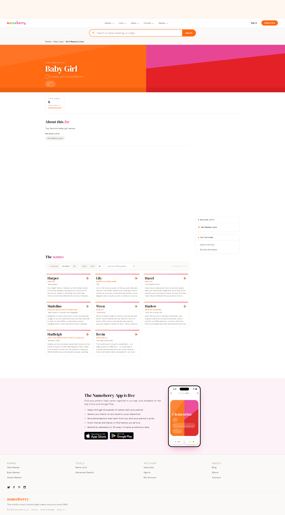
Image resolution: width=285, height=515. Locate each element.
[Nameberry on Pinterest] (19, 487)
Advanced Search (84, 472)
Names (108, 23)
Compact (54, 266)
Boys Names (13, 472)
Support (61, 509)
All (74, 266)
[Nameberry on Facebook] (13, 487)
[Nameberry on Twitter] (8, 487)
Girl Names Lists (55, 138)
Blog (214, 467)
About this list (207, 244)
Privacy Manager (48, 509)
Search (188, 33)
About (215, 472)
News (133, 23)
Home (48, 41)
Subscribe (269, 23)
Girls (93, 266)
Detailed (65, 266)
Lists (121, 23)
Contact (216, 477)
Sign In (254, 23)
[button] (117, 266)
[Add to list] (87, 278)
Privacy (34, 509)
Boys (84, 266)
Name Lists (81, 467)
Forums (147, 23)
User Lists (59, 41)
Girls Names (13, 467)
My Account (150, 477)
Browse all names (208, 249)
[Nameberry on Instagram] (24, 487)
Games (162, 23)
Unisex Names (14, 477)
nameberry (18, 499)
